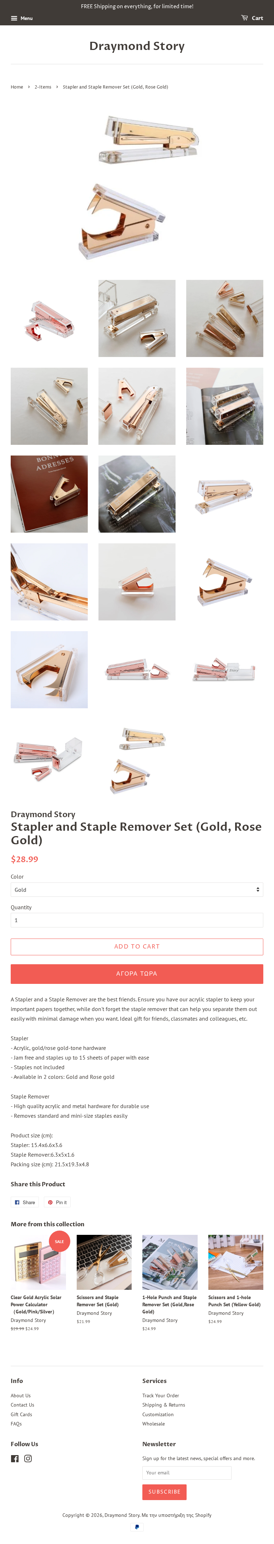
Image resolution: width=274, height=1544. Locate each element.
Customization (158, 1414)
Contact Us (22, 1405)
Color (17, 876)
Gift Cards (21, 1414)
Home (17, 87)
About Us (21, 1395)
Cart (257, 18)
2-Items (43, 87)
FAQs (16, 1423)
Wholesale (153, 1423)
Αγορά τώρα (137, 974)
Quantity (21, 907)
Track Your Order (160, 1395)
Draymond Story (137, 46)
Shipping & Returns (163, 1405)
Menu (26, 18)
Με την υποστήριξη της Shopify (177, 1515)
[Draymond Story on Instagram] (28, 1460)
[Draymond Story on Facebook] (15, 1460)
